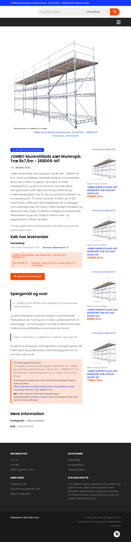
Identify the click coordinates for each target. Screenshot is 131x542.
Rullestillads (74, 460)
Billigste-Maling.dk (20, 493)
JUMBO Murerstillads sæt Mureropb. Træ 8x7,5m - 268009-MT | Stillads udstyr (49, 2)
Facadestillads (76, 464)
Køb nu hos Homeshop (29, 276)
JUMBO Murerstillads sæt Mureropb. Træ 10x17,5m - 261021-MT (102, 251)
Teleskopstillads (76, 469)
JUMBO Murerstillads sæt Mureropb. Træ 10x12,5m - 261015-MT (102, 190)
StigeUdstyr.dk (18, 484)
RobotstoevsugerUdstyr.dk (24, 488)
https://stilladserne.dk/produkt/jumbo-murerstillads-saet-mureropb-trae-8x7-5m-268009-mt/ (44, 388)
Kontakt (14, 464)
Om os (14, 460)
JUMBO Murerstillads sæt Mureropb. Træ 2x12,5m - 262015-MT (102, 374)
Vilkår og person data (22, 469)
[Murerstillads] (35, 420)
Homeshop (17, 243)
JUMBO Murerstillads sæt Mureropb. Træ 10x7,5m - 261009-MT (102, 312)
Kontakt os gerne (39, 396)
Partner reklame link (54, 247)
